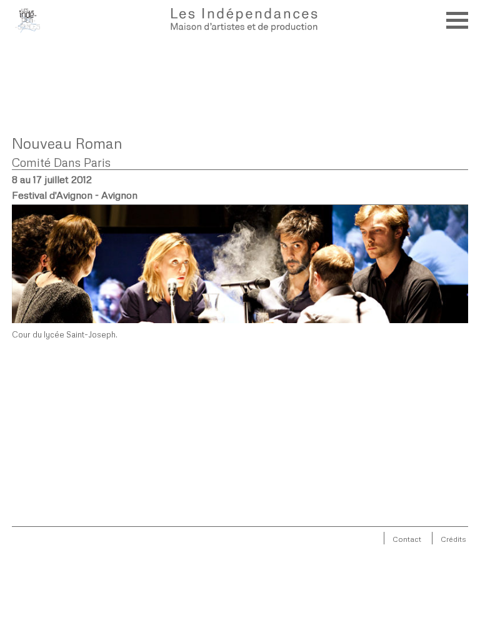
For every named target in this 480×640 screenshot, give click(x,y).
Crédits (453, 539)
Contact (406, 539)
